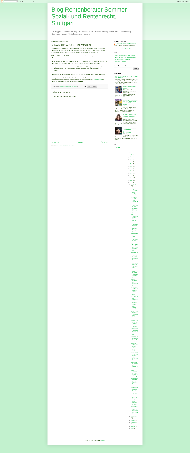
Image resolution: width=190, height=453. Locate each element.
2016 (131, 168)
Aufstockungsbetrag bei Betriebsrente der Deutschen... (134, 315)
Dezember (134, 184)
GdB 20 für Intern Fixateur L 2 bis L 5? (134, 307)
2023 (131, 157)
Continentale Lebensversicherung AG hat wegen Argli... (134, 291)
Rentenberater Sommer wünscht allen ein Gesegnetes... (134, 227)
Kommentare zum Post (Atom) (66, 145)
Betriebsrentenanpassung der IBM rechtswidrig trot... (134, 264)
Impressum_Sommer (120, 61)
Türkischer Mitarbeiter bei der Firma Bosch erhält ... (134, 347)
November (134, 416)
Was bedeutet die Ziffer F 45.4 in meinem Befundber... (134, 382)
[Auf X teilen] (92, 87)
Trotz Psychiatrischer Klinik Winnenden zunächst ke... (134, 246)
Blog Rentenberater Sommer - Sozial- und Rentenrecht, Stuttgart (90, 16)
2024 (131, 154)
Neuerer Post (55, 142)
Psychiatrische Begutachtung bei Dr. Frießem (134, 339)
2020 (131, 159)
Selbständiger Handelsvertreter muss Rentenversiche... (134, 331)
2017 (131, 166)
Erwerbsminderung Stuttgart (122, 59)
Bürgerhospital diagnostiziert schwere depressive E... (134, 410)
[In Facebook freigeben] (94, 87)
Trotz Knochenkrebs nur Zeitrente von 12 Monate (134, 218)
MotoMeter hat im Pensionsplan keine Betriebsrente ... (134, 256)
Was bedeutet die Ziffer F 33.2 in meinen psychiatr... (134, 390)
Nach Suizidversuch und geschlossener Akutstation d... (134, 208)
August (133, 426)
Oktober (133, 420)
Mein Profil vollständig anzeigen (122, 48)
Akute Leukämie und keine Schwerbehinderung (134, 373)
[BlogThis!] (90, 87)
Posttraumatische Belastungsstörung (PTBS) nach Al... (134, 191)
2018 (131, 164)
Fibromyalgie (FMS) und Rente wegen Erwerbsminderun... (134, 237)
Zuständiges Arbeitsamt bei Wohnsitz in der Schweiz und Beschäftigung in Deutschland (130, 102)
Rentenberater (98, 79)
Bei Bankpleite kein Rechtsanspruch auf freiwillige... (134, 299)
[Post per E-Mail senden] (85, 86)
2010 (131, 182)
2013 (131, 175)
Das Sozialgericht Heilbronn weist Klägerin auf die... (134, 400)
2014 (131, 173)
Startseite (80, 142)
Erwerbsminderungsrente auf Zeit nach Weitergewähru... (134, 356)
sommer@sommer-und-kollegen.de (126, 43)
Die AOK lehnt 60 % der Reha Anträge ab (134, 199)
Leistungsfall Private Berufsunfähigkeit (125, 57)
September (134, 422)
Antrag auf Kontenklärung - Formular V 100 (134, 282)
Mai (132, 428)
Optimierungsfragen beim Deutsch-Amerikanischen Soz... (134, 323)
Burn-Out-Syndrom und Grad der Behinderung (129, 115)
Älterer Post (104, 142)
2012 (131, 177)
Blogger (103, 440)
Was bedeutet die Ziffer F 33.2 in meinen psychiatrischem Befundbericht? (130, 130)
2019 (131, 161)
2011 (131, 180)
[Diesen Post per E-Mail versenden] (88, 87)
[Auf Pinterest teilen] (96, 87)
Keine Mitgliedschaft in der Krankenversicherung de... (134, 273)
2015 (131, 171)
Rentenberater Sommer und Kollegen (125, 55)
